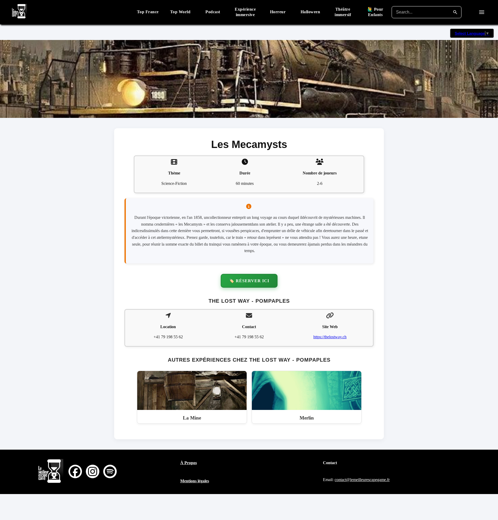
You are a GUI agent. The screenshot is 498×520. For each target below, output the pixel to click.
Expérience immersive (245, 12)
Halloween (310, 12)
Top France (148, 12)
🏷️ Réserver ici (249, 281)
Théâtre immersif (343, 12)
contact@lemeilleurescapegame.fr (362, 479)
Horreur (278, 12)
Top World (180, 12)
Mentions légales (194, 481)
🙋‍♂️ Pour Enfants (375, 12)
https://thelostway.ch (330, 337)
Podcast (212, 12)
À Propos (188, 463)
